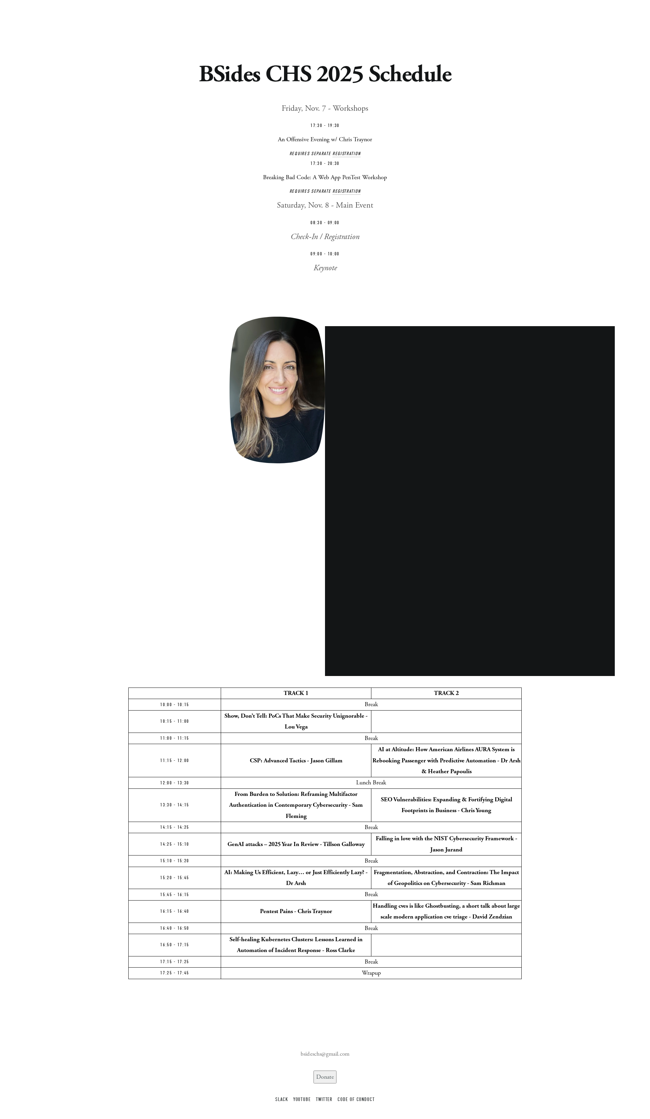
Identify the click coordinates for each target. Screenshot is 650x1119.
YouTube (302, 1099)
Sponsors (117, 24)
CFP (139, 24)
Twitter (324, 1099)
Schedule (57, 24)
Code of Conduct (356, 1099)
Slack (281, 1099)
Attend (178, 24)
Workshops (87, 24)
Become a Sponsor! (214, 24)
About (33, 24)
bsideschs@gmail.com (325, 1054)
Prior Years (256, 24)
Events (156, 24)
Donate (325, 1077)
